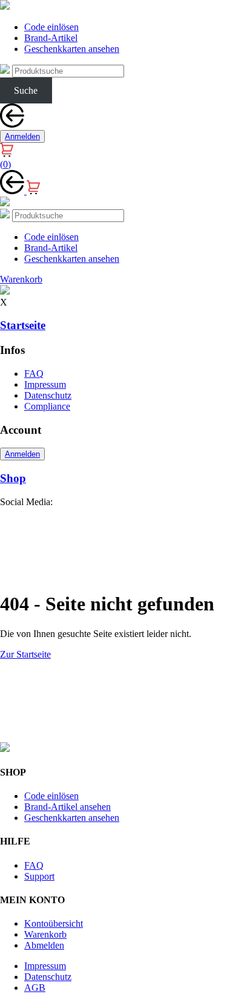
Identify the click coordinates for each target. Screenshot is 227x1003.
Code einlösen (51, 27)
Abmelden (44, 945)
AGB (34, 987)
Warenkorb (45, 934)
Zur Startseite (25, 654)
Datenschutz (47, 395)
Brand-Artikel (50, 38)
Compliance (47, 406)
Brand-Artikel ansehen (67, 807)
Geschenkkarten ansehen (71, 49)
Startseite (22, 325)
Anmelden (22, 136)
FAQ (34, 373)
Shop (13, 478)
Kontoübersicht (53, 923)
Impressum (45, 384)
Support (39, 876)
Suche (26, 90)
